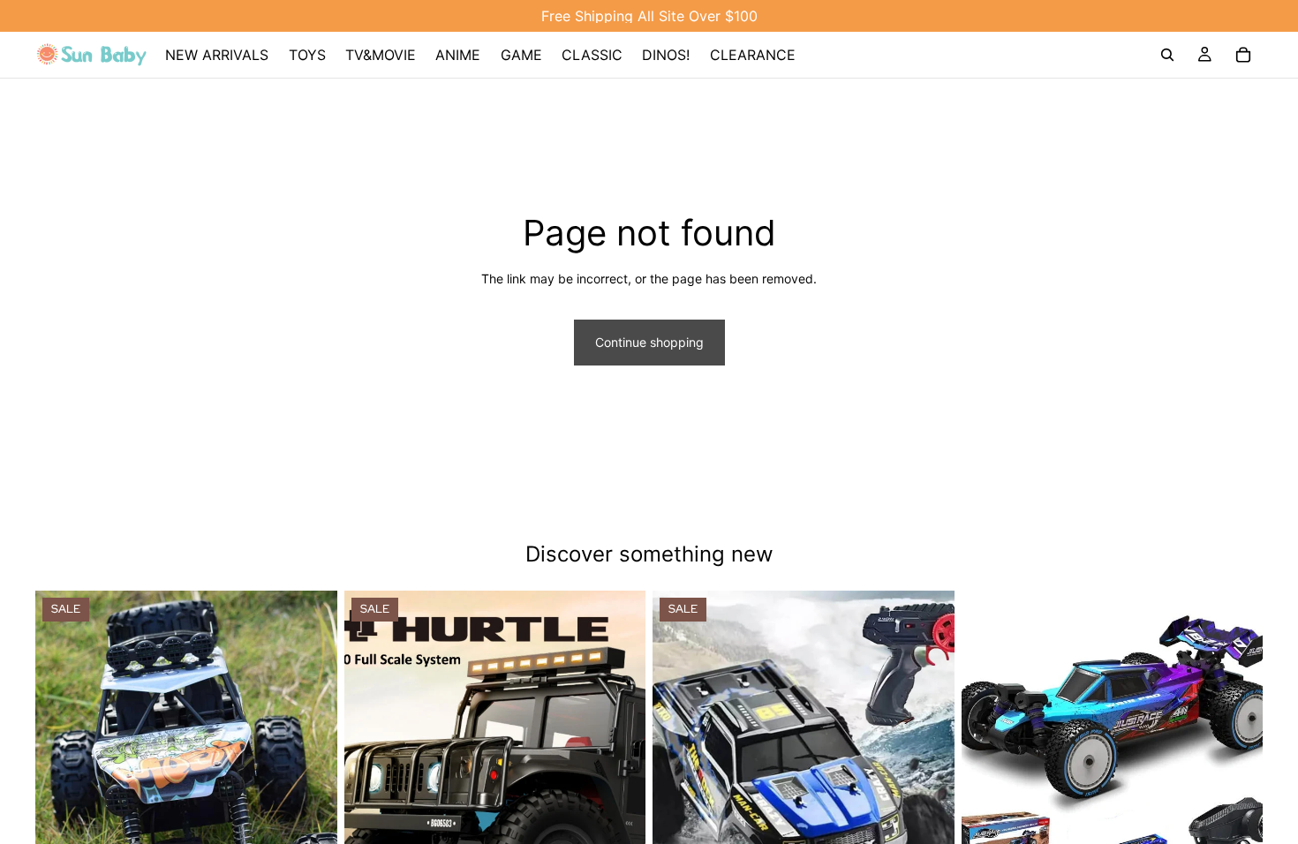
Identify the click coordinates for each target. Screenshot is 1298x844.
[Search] (1167, 54)
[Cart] (1243, 54)
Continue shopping (649, 342)
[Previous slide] (61, 779)
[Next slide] (310, 779)
